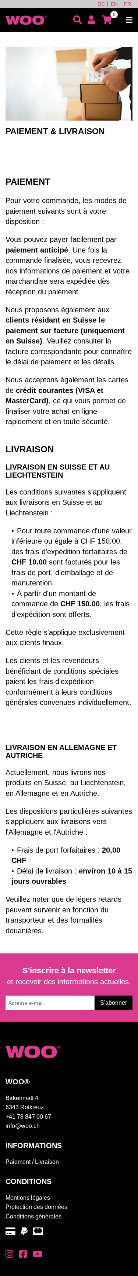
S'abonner (113, 1003)
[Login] (91, 20)
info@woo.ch (23, 1126)
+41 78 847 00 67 (28, 1117)
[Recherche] (77, 20)
